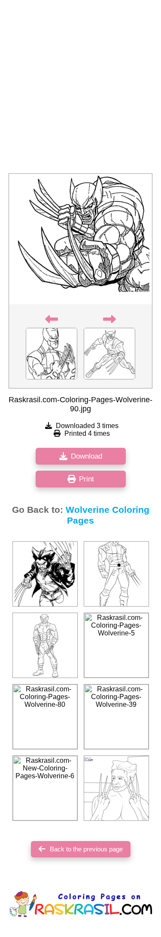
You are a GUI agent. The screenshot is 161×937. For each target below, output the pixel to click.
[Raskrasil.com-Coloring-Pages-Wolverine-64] (45, 645)
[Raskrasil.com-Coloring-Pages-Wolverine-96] (45, 574)
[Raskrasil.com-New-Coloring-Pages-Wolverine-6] (45, 788)
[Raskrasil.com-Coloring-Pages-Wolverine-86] (116, 574)
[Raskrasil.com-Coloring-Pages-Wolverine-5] (116, 645)
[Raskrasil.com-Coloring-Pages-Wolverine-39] (116, 716)
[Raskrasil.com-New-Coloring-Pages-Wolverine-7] (116, 788)
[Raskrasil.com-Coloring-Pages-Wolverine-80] (45, 716)
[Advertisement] (80, 89)
